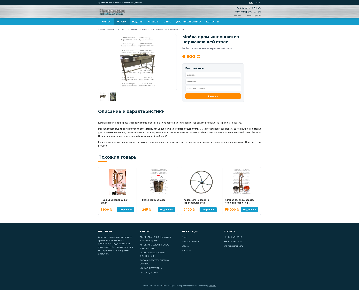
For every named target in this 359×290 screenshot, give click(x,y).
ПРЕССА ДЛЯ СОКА (149, 273)
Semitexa (212, 286)
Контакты (212, 21)
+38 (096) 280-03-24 (248, 11)
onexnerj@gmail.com (233, 246)
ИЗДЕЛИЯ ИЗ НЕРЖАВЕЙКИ (128, 29)
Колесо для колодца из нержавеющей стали (196, 201)
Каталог (122, 21)
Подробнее (125, 209)
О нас (167, 21)
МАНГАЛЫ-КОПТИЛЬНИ (151, 268)
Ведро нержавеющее (153, 200)
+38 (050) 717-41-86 (249, 7)
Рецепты (137, 21)
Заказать (213, 96)
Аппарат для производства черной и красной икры (240, 201)
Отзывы (153, 21)
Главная (106, 21)
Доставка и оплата (188, 21)
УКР (258, 2)
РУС (251, 2)
